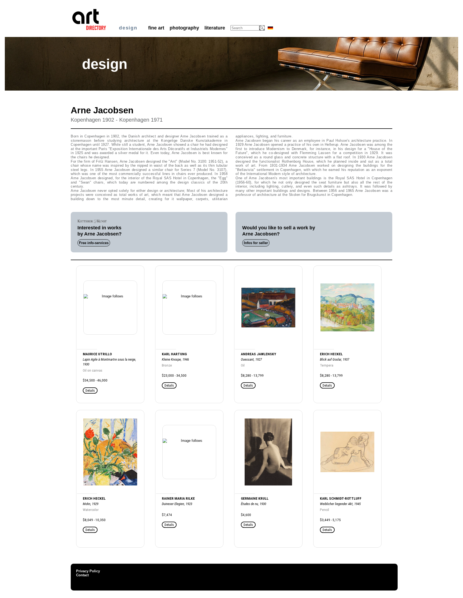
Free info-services (94, 243)
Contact (82, 575)
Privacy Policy (88, 571)
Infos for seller (256, 243)
